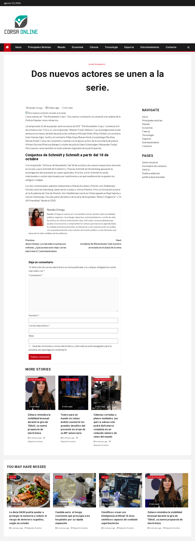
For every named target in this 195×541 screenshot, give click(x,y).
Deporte (129, 47)
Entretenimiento (149, 47)
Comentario (36, 275)
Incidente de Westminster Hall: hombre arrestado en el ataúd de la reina (100, 244)
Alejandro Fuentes (35, 441)
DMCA (146, 169)
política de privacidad (153, 176)
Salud (13, 477)
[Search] (188, 47)
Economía (77, 47)
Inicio (18, 47)
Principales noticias (39, 47)
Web (31, 335)
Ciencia (94, 47)
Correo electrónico (39, 325)
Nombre (34, 315)
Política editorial (151, 173)
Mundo (61, 47)
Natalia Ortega (35, 107)
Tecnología (111, 47)
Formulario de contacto (154, 165)
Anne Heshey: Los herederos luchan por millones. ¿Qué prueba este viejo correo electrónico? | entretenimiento (45, 245)
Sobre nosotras (150, 162)
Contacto (171, 47)
